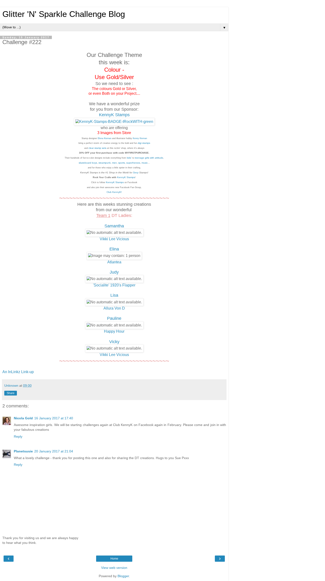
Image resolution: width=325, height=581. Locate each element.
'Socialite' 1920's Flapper (114, 285)
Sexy (135, 172)
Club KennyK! (114, 192)
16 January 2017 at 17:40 (53, 418)
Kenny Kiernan (140, 138)
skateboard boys (88, 162)
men (114, 162)
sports (121, 162)
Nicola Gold (23, 418)
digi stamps (144, 143)
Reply (18, 436)
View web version (114, 568)
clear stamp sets (97, 148)
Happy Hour (114, 331)
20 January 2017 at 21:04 (53, 451)
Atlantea (114, 262)
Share (11, 393)
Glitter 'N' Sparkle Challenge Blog (63, 14)
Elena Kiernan (104, 138)
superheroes (133, 162)
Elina (114, 249)
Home (114, 558)
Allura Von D (114, 308)
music (144, 162)
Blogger (123, 576)
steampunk (104, 162)
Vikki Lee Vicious (114, 239)
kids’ (129, 157)
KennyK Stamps (114, 114)
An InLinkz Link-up (18, 372)
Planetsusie (23, 451)
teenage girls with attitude (149, 157)
